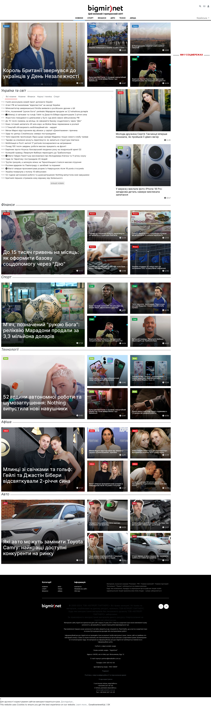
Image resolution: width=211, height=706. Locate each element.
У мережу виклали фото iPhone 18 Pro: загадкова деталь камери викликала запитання (139, 191)
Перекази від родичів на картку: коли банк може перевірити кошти (107, 267)
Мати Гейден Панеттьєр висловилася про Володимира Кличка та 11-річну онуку (47, 156)
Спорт (90, 18)
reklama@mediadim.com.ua (105, 690)
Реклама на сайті (80, 589)
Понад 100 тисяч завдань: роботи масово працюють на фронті (35, 146)
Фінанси (102, 18)
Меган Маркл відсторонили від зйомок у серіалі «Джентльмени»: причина (41, 130)
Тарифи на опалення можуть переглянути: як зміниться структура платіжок (42, 140)
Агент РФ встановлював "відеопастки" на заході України (32, 105)
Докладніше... (67, 701)
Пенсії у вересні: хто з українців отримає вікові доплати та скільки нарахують (149, 234)
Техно (122, 18)
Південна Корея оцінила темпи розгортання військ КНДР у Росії (42, 73)
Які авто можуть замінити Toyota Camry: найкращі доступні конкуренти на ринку (43, 547)
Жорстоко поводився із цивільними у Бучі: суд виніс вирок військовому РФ (42, 118)
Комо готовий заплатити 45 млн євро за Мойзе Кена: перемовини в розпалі (42, 124)
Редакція (105, 671)
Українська (202, 18)
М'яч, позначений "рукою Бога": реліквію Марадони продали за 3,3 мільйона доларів (46, 111)
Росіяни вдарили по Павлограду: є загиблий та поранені (32, 165)
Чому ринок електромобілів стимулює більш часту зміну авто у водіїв (105, 557)
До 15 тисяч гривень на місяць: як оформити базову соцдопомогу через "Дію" (43, 121)
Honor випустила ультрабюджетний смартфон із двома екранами (104, 379)
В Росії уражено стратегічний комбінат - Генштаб (149, 47)
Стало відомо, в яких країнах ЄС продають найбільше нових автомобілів (150, 557)
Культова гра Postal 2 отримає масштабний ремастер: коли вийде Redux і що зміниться (107, 79)
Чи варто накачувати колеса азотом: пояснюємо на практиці (104, 524)
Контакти (77, 587)
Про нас (77, 591)
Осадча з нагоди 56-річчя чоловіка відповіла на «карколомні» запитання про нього (149, 483)
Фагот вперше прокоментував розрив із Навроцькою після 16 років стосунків (46, 168)
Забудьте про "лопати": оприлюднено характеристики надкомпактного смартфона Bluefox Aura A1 (147, 378)
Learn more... (82, 704)
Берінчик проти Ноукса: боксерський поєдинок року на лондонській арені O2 (148, 80)
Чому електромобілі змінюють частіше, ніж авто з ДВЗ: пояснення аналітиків (150, 524)
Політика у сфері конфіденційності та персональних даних (105, 675)
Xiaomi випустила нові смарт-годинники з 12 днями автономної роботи (149, 412)
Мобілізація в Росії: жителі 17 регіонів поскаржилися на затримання (38, 143)
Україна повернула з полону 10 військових (106, 47)
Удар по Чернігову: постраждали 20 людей (26, 159)
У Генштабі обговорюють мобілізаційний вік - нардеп (31, 127)
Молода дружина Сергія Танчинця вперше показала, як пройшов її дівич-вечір (141, 135)
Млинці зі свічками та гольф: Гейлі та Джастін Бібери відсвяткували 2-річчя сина (47, 114)
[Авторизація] (208, 6)
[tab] (11, 96)
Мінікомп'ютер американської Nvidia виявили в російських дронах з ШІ (40, 108)
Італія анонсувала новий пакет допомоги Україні (29, 102)
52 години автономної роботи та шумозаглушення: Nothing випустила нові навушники (47, 175)
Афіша (133, 18)
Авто (113, 18)
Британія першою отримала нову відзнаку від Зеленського (34, 178)
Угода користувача (105, 679)
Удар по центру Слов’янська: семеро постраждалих (30, 133)
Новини (79, 18)
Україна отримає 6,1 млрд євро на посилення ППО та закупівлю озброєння (149, 267)
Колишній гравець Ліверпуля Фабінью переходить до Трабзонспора (38, 152)
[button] (34, 84)
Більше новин (57, 183)
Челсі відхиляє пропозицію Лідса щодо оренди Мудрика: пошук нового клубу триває (46, 137)
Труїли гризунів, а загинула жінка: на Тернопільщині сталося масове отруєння (43, 162)
